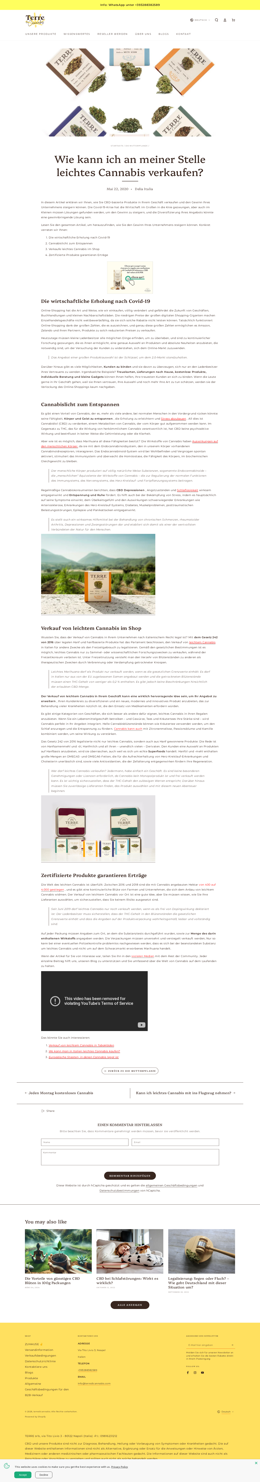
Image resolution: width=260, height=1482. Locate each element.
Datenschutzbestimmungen (120, 1190)
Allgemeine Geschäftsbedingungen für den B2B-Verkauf (47, 1389)
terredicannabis (41, 1411)
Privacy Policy (119, 1467)
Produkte (31, 1378)
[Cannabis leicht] (98, 613)
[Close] (256, 1463)
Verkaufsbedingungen (40, 1355)
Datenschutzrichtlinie (40, 1361)
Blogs (29, 1372)
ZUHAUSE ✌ (34, 1344)
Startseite (117, 146)
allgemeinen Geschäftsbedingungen (171, 1185)
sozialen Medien (143, 956)
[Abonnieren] (233, 1344)
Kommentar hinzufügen (130, 1175)
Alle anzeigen (130, 1304)
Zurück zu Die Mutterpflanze (132, 1070)
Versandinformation (39, 1349)
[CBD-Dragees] (130, 277)
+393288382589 (87, 1370)
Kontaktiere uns (36, 1366)
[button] (216, 20)
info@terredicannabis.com (94, 1383)
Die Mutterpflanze (136, 146)
